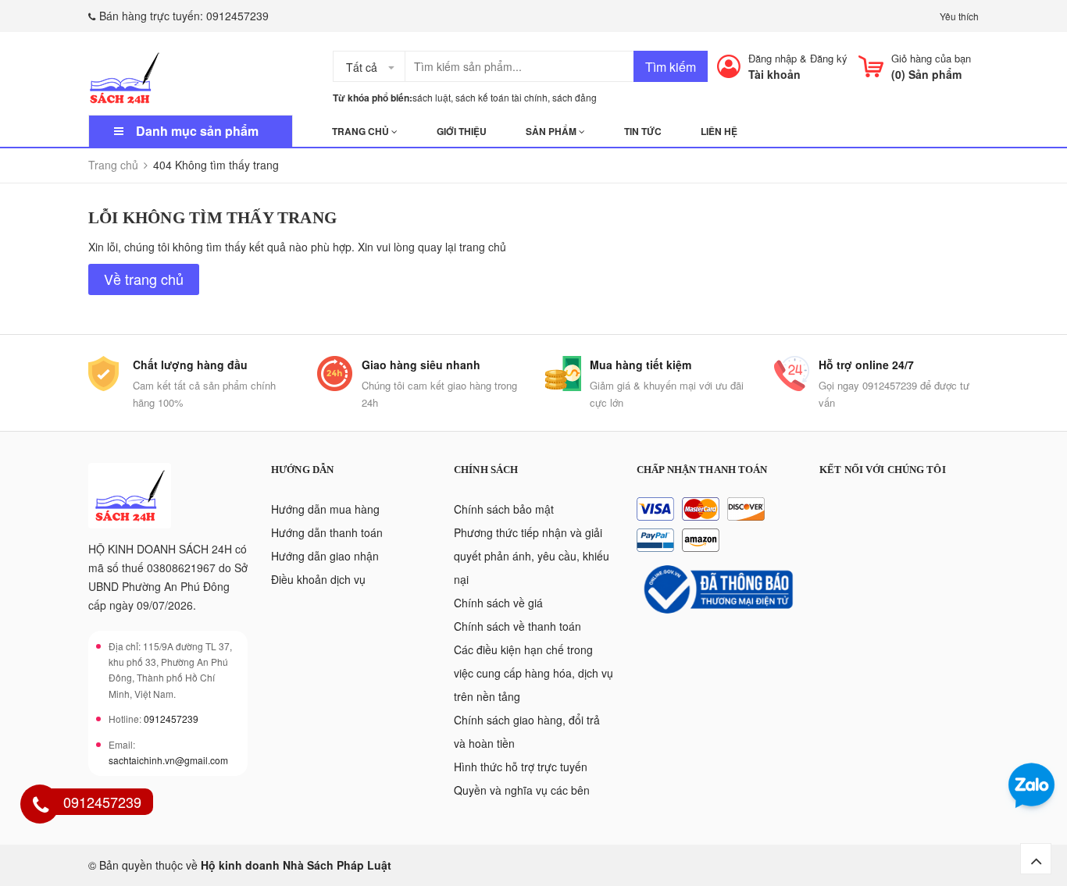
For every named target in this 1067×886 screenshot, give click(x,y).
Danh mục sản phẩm (197, 131)
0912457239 (237, 15)
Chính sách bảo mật (504, 509)
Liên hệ (719, 131)
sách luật (431, 97)
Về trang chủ (144, 279)
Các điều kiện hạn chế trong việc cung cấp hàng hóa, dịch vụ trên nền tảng (533, 673)
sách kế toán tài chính (501, 97)
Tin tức (643, 131)
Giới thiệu (462, 131)
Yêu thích (959, 16)
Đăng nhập (772, 58)
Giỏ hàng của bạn (931, 58)
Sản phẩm (552, 131)
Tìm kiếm (670, 67)
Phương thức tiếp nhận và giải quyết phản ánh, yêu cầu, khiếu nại (531, 556)
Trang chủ (361, 131)
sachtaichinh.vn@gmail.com (168, 760)
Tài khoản (774, 74)
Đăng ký (829, 58)
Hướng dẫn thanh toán (327, 532)
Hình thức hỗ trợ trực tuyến (520, 766)
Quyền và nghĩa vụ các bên (522, 790)
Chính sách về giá (498, 602)
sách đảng (574, 97)
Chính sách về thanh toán (517, 626)
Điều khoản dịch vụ (318, 579)
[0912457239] (40, 806)
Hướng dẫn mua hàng (325, 509)
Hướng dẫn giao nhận (325, 556)
